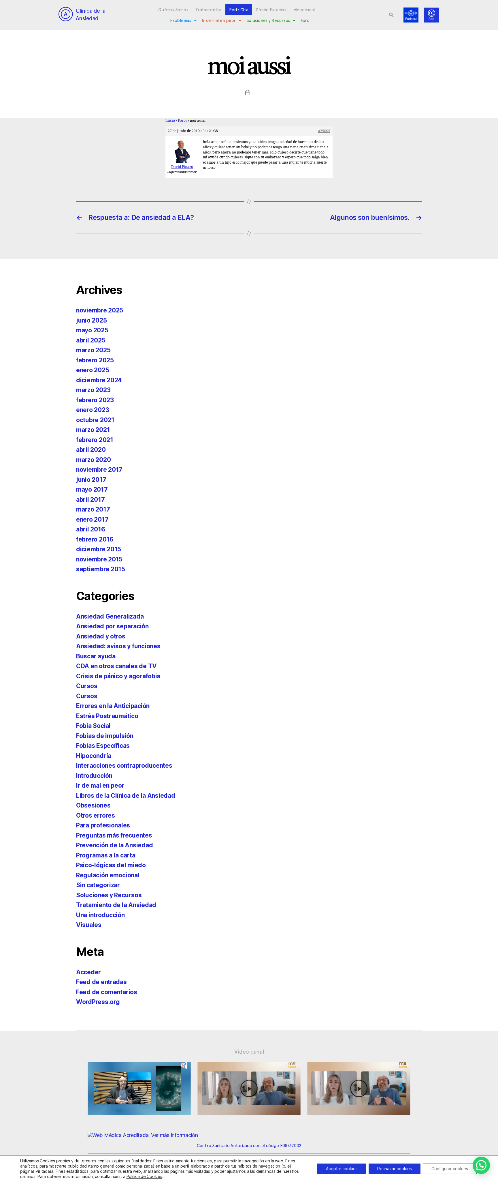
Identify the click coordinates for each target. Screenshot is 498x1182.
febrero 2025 (95, 360)
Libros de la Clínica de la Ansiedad (125, 795)
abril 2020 (90, 449)
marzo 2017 (93, 509)
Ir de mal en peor (219, 20)
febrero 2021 (94, 439)
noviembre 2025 (99, 310)
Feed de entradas (101, 982)
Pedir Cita (238, 9)
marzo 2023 (93, 390)
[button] (391, 15)
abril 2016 (90, 529)
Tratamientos (208, 9)
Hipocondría (93, 755)
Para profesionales (103, 825)
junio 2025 (91, 320)
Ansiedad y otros (100, 636)
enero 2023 (92, 409)
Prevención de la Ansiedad (114, 845)
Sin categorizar (98, 885)
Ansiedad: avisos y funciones (118, 646)
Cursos (86, 686)
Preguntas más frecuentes (114, 835)
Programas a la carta (105, 855)
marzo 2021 (93, 429)
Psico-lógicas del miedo (111, 865)
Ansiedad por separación (112, 626)
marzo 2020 (93, 459)
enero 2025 (92, 370)
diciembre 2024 (99, 380)
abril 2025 (90, 340)
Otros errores (95, 815)
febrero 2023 (95, 400)
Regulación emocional (107, 875)
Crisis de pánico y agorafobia (118, 676)
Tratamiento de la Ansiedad (116, 904)
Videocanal (304, 9)
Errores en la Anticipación (113, 705)
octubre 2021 (95, 420)
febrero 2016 (95, 539)
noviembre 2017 (99, 469)
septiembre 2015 (100, 569)
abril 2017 (90, 499)
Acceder (88, 972)
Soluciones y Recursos (268, 20)
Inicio (170, 121)
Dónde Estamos (271, 9)
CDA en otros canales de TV (116, 666)
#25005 (324, 131)
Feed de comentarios (106, 992)
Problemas (180, 20)
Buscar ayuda (96, 656)
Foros (182, 121)
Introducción (94, 775)
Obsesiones (93, 805)
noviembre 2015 (99, 559)
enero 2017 (92, 519)
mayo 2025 (92, 330)
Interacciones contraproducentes (124, 765)
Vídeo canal (249, 1051)
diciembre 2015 (98, 549)
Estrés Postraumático (107, 716)
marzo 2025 (93, 350)
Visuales (88, 924)
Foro (305, 20)
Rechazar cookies (394, 1168)
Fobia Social (93, 725)
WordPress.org (98, 1001)
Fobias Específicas (103, 745)
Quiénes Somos (173, 9)
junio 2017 (91, 479)
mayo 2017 (92, 489)
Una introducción (100, 915)
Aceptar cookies (342, 1168)
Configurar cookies (449, 1168)
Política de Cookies (144, 1176)
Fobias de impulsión (104, 735)
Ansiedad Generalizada (110, 616)
